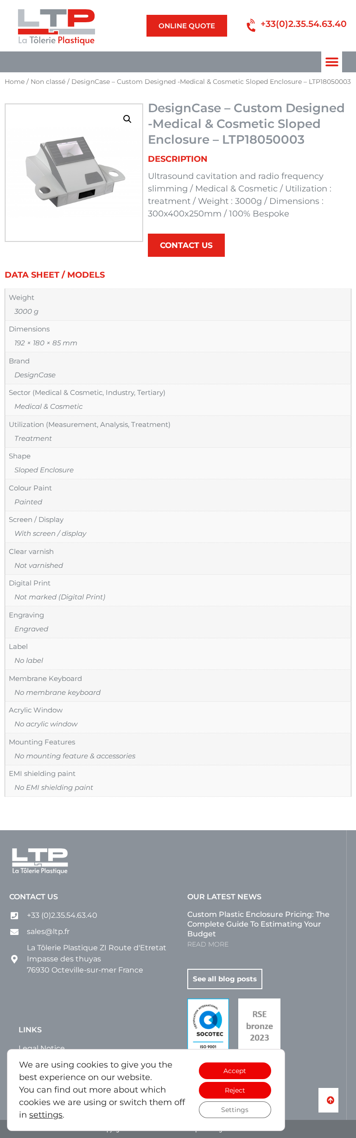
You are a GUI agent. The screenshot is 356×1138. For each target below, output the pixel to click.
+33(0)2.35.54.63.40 (304, 24)
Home (15, 81)
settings (46, 1115)
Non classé (48, 81)
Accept (234, 1071)
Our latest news (224, 896)
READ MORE (208, 944)
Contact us (33, 896)
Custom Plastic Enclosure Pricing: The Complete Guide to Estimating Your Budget (258, 924)
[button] (331, 61)
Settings (234, 1110)
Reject (235, 1090)
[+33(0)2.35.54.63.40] (252, 25)
